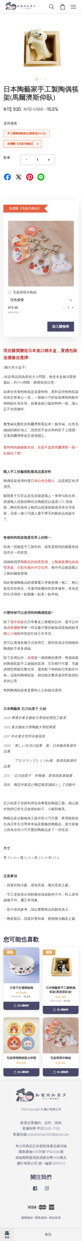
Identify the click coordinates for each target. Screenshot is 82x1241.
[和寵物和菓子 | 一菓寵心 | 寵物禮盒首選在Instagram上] (47, 1191)
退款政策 (55, 1218)
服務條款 (27, 1218)
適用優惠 (10, 123)
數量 (6, 157)
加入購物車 (60, 326)
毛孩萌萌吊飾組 (25, 292)
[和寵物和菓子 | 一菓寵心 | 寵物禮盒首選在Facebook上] (35, 1191)
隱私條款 (41, 1218)
